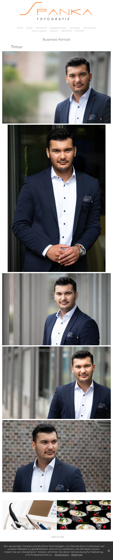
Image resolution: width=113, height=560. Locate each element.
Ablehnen (77, 555)
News (29, 28)
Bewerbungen (58, 28)
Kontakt (79, 31)
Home (20, 28)
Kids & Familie (39, 31)
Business (75, 28)
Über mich (66, 31)
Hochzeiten (90, 28)
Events (54, 31)
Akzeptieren (62, 555)
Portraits (41, 28)
